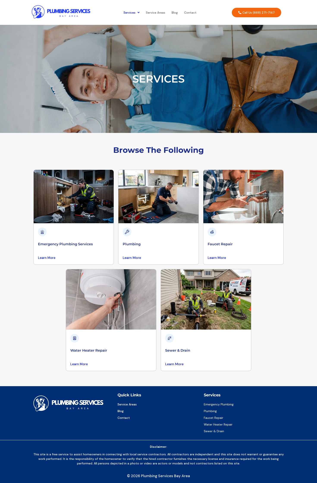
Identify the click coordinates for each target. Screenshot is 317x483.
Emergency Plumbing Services (65, 244)
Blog (175, 12)
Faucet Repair (220, 244)
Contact (190, 12)
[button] (131, 12)
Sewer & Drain (177, 350)
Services (129, 12)
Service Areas (155, 12)
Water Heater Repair (88, 350)
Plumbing (132, 244)
